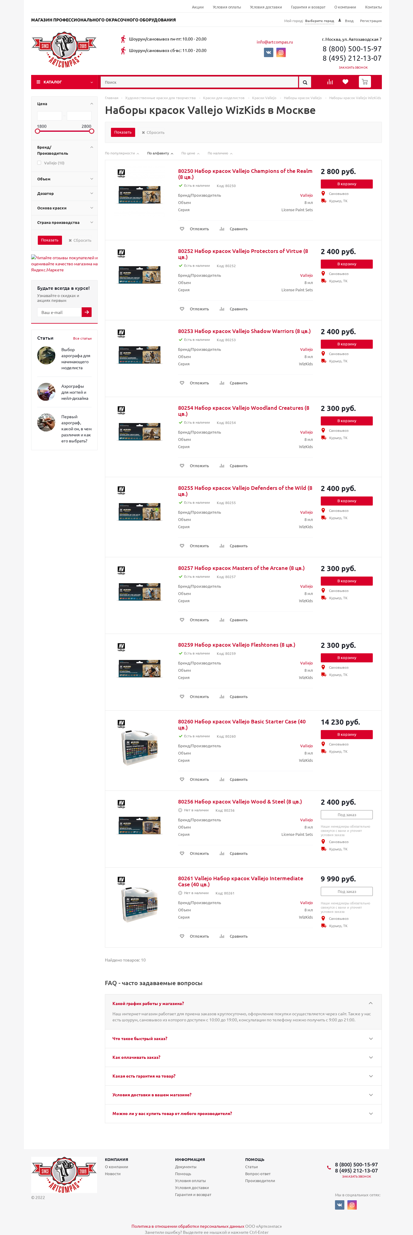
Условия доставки (266, 7)
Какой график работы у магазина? (148, 1003)
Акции (198, 7)
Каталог (53, 81)
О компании (345, 7)
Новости (113, 1173)
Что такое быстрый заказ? (139, 1038)
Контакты (373, 7)
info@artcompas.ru (275, 41)
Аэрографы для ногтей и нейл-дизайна (74, 392)
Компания (116, 1159)
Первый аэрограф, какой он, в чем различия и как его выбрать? (76, 428)
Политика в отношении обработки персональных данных (188, 1226)
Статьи (251, 1166)
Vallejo (306, 195)
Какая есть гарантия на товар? (143, 1075)
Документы (186, 1166)
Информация (190, 1159)
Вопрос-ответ (258, 1173)
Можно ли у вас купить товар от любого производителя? (172, 1113)
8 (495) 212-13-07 (352, 57)
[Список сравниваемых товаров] (330, 83)
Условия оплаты (227, 7)
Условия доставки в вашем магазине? (151, 1094)
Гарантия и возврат (308, 7)
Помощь (255, 1159)
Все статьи (82, 338)
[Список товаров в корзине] (366, 85)
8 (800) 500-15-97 (352, 48)
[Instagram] (281, 52)
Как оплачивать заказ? (136, 1057)
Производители (260, 1180)
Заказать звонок (353, 67)
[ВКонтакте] (268, 52)
